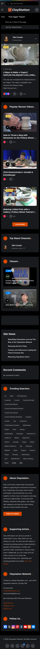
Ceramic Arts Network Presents (14, 408)
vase (6, 459)
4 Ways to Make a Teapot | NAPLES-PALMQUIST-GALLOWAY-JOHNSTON (19, 75)
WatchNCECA (15, 459)
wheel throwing (28, 459)
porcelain (16, 442)
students (7, 450)
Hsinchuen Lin (31, 434)
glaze (14, 429)
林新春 (14, 463)
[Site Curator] (6, 38)
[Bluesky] (33, 627)
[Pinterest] (17, 627)
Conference (23, 421)
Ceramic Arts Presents (11, 413)
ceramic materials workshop (13, 417)
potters (24, 442)
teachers (32, 450)
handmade (19, 434)
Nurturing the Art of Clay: (17, 346)
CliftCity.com (7, 609)
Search (33, 320)
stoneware (29, 446)
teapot (7, 454)
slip (21, 446)
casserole (8, 400)
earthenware (27, 425)
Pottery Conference (10, 446)
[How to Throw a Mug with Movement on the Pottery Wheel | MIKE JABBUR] (20, 122)
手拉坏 (7, 463)
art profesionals (22, 396)
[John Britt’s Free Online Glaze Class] (20, 299)
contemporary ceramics (12, 425)
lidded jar (8, 438)
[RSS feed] (29, 627)
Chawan (7, 421)
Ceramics (28, 417)
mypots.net (25, 438)
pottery (32, 442)
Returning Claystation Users (18, 357)
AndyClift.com (8, 603)
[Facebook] (5, 627)
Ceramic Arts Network (11, 404)
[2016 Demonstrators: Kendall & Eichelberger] (20, 159)
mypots (17, 438)
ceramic (16, 400)
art (5, 396)
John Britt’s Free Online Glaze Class (19, 305)
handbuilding (9, 434)
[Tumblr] (21, 627)
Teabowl (23, 450)
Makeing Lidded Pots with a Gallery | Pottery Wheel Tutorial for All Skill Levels (19, 212)
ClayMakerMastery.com (11, 591)
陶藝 (21, 463)
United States (25, 454)
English (7, 429)
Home (3, 17)
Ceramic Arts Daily (28, 400)
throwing (15, 454)
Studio (15, 450)
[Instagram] (13, 627)
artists (11, 396)
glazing (22, 429)
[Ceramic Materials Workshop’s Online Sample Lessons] (20, 276)
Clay (14, 421)
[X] (9, 627)
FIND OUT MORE (12, 514)
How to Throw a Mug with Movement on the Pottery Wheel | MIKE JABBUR (19, 138)
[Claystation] (19, 10)
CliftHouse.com (8, 606)
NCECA (7, 442)
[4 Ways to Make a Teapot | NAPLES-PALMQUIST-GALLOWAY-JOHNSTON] (20, 54)
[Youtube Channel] (25, 627)
